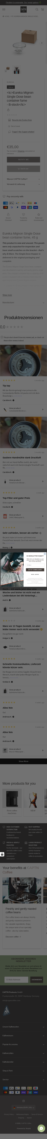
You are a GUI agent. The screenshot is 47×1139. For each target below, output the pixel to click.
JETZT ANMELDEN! (35, 569)
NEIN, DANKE (35, 574)
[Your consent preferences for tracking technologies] (2, 854)
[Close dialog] (45, 554)
